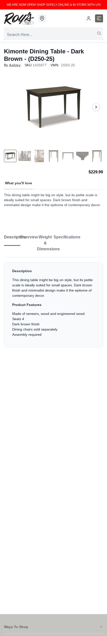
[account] (88, 18)
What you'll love (18, 183)
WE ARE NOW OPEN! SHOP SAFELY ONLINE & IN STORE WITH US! (54, 4)
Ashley (15, 65)
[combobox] (53, 35)
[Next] (96, 107)
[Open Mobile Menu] (99, 18)
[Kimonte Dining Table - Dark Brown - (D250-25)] (53, 107)
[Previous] (11, 107)
